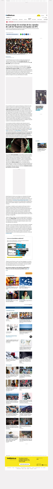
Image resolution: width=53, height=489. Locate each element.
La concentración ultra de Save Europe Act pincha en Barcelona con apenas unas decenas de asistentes (25, 320)
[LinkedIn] (28, 34)
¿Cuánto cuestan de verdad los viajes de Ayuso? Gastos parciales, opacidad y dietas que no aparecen (25, 401)
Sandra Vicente (21, 322)
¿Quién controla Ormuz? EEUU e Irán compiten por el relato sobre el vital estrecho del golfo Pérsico (12, 414)
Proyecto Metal (9, 233)
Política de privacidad (37, 467)
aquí (28, 268)
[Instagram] (46, 19)
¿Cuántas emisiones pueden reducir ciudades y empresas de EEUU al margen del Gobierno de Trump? (25, 348)
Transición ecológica (14, 19)
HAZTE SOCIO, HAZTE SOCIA (24, 464)
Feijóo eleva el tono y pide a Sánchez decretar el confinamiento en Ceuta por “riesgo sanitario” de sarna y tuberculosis (12, 376)
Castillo (17, 455)
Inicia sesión (42, 15)
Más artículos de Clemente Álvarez (11, 335)
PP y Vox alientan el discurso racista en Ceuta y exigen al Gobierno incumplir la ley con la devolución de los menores (25, 376)
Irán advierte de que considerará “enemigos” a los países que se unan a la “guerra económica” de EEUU (25, 414)
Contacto (23, 468)
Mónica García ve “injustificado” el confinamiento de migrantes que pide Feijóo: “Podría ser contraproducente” (30, 21)
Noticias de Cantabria (37, 455)
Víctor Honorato (8, 416)
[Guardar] (30, 34)
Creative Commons (29, 467)
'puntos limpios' (18, 130)
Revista (25, 468)
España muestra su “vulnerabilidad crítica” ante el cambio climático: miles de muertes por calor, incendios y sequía (12, 440)
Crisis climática (34, 19)
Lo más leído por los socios (10, 310)
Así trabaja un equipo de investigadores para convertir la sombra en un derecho (41, 149)
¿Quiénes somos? (8, 19)
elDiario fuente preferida (20, 455)
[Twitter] (44, 19)
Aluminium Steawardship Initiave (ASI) (20, 200)
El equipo (13, 467)
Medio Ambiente (39, 19)
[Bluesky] (24, 34)
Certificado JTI (31, 468)
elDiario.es (20, 390)
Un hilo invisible (9, 332)
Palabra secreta (40, 455)
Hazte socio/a (38, 15)
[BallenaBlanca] (9, 18)
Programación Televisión (29, 455)
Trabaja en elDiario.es (17, 467)
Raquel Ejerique (28, 403)
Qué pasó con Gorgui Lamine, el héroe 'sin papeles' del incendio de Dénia (25, 426)
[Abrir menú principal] (46, 15)
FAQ (41, 467)
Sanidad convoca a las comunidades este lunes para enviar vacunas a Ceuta (25, 388)
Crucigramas (11, 455)
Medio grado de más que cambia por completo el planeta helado (12, 360)
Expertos (43, 455)
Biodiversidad (21, 19)
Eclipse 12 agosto (14, 455)
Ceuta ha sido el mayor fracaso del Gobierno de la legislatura (25, 332)
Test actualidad (33, 455)
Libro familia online (25, 455)
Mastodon (35, 468)
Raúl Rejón (7, 442)
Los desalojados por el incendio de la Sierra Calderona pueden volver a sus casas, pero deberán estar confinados (25, 439)
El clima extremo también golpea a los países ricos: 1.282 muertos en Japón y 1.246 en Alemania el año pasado (25, 361)
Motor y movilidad (46, 455)
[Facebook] (45, 19)
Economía (25, 19)
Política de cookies (19, 468)
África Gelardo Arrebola (22, 403)
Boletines (28, 468)
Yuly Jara (31, 403)
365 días (29, 19)
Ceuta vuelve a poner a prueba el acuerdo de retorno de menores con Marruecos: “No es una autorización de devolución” (12, 402)
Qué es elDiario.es (9, 467)
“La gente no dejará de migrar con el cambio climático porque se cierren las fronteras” (12, 340)
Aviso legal (33, 467)
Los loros (7, 319)
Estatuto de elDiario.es (23, 467)
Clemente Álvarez (8, 56)
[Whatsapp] (21, 34)
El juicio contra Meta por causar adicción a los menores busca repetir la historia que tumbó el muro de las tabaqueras (12, 427)
